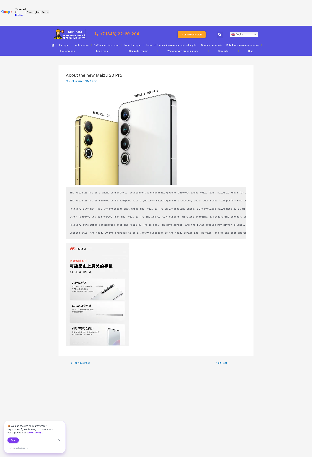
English (239, 34)
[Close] (59, 440)
